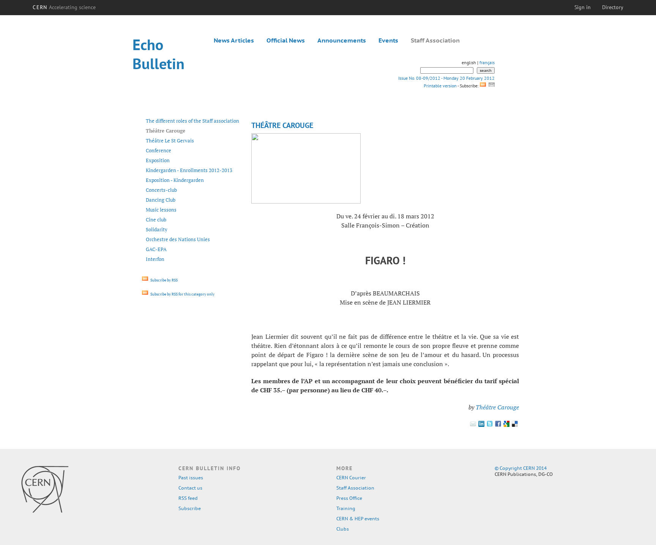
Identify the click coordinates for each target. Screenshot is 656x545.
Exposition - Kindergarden (175, 180)
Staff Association (435, 40)
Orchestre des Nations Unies (178, 239)
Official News (285, 40)
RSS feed (188, 498)
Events (388, 40)
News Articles (234, 40)
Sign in (582, 7)
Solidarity (156, 229)
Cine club (156, 219)
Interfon (155, 259)
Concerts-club (161, 189)
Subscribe (189, 508)
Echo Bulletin (158, 54)
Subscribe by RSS (164, 280)
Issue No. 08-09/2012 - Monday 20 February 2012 (446, 78)
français (487, 62)
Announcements (341, 40)
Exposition (158, 160)
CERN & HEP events (357, 518)
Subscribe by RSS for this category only (182, 294)
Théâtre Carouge (497, 407)
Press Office (349, 498)
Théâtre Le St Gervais (170, 140)
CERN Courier (351, 477)
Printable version (440, 85)
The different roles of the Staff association (192, 120)
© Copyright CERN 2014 (521, 468)
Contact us (190, 488)
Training (345, 508)
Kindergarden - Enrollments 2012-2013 (189, 170)
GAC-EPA (156, 249)
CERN (64, 7)
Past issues (190, 477)
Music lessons (161, 209)
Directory (612, 7)
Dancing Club (160, 199)
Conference (158, 150)
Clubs (342, 529)
